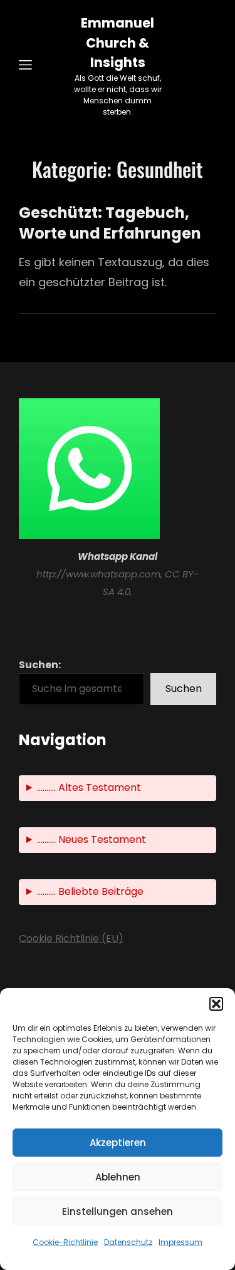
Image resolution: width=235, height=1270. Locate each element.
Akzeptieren (118, 1142)
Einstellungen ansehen (117, 1211)
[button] (216, 1004)
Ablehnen (117, 1177)
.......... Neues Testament (91, 839)
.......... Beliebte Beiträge (90, 891)
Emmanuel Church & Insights (117, 42)
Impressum (180, 1242)
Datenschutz (128, 1242)
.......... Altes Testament (89, 787)
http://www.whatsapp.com (98, 574)
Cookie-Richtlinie (65, 1242)
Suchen (183, 688)
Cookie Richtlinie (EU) (71, 938)
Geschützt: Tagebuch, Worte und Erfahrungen (110, 223)
